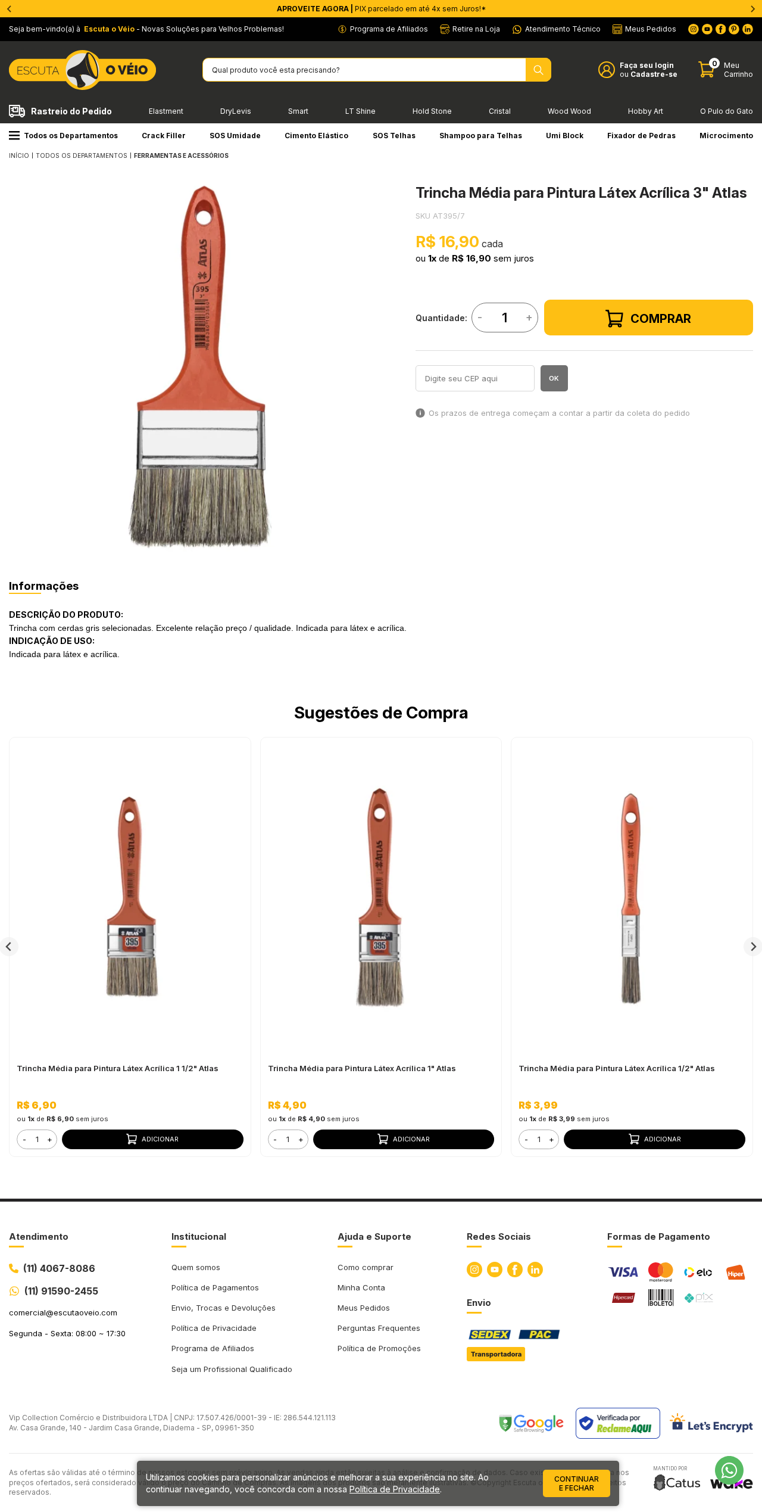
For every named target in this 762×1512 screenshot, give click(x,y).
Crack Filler (164, 135)
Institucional (198, 1236)
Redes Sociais (499, 1236)
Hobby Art (645, 111)
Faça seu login (647, 65)
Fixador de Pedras (641, 135)
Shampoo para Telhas (480, 135)
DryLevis (235, 111)
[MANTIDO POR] (677, 1482)
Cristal (500, 111)
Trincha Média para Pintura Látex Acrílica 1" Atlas (362, 1068)
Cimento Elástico (316, 135)
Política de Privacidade (214, 1328)
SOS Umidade (235, 135)
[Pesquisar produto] (538, 70)
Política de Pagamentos (215, 1287)
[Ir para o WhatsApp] (729, 1470)
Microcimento (726, 135)
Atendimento (38, 1236)
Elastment (166, 111)
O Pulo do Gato (726, 111)
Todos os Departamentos (71, 135)
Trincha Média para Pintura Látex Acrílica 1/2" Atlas (617, 1068)
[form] (37, 1139)
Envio (479, 1302)
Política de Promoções (379, 1348)
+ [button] (49, 1139)
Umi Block (564, 135)
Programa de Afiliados (212, 1348)
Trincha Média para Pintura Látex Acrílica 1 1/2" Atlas (117, 1068)
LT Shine (360, 111)
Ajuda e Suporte (374, 1236)
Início (19, 155)
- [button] (24, 1139)
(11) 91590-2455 (61, 1291)
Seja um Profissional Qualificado (231, 1369)
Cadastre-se (653, 74)
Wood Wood (569, 111)
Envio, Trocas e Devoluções (223, 1307)
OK (554, 378)
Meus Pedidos (364, 1307)
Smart (298, 111)
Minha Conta (361, 1287)
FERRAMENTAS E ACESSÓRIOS (181, 155)
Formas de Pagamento (658, 1236)
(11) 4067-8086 (59, 1268)
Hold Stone (432, 111)
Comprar (660, 319)
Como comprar (366, 1267)
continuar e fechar (576, 1483)
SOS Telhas (394, 135)
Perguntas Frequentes (379, 1328)
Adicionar (160, 1139)
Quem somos (195, 1267)
